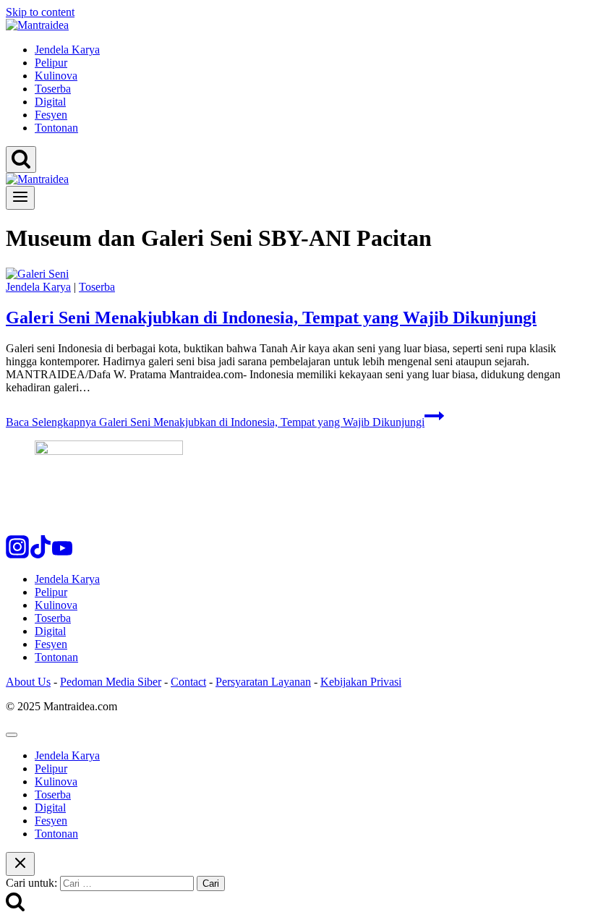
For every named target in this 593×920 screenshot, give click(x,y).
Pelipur (51, 62)
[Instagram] (17, 554)
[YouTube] (62, 554)
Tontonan (56, 128)
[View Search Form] (21, 159)
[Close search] (20, 864)
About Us (28, 682)
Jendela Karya (67, 49)
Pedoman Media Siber (110, 682)
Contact (188, 682)
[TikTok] (40, 554)
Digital (50, 101)
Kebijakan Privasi (360, 682)
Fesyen (51, 114)
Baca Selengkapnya (215, 422)
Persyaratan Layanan (263, 682)
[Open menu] (20, 198)
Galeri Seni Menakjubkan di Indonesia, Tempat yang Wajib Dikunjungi (271, 317)
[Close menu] (11, 735)
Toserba (53, 88)
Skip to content (40, 12)
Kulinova (56, 75)
